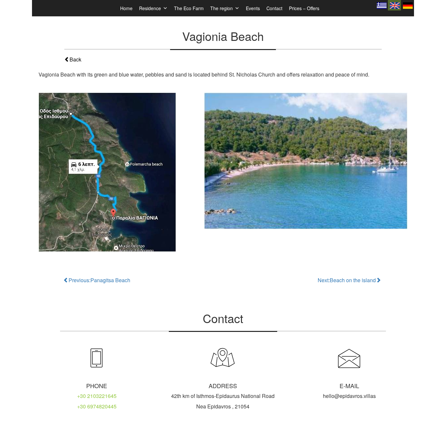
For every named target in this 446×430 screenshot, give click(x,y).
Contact (274, 8)
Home (126, 8)
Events (253, 8)
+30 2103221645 (97, 396)
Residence (150, 8)
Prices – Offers (304, 8)
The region (221, 8)
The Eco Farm (189, 8)
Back (75, 59)
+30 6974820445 (97, 406)
